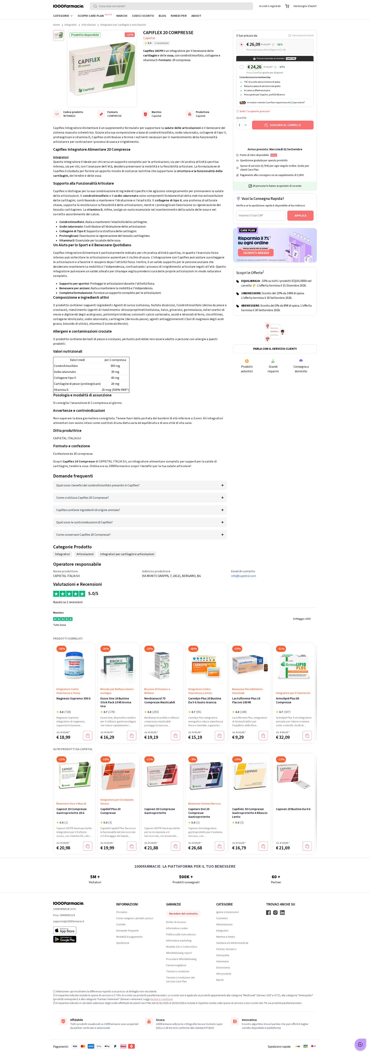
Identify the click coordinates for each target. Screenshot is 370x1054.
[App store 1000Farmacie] (78, 930)
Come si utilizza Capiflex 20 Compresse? (82, 498)
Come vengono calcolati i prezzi (134, 918)
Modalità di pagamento (129, 937)
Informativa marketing (179, 941)
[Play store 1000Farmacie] (78, 939)
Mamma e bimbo (225, 937)
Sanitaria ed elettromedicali (232, 943)
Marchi (121, 16)
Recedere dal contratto (183, 914)
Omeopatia (222, 955)
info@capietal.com (243, 576)
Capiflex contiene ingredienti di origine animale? (88, 510)
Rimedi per (179, 16)
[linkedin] (282, 912)
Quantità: (241, 118)
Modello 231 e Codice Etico (181, 947)
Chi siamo (121, 912)
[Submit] (96, 6)
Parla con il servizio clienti (275, 349)
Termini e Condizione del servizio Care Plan (180, 979)
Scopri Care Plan (95, 15)
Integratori (71, 25)
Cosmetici (222, 918)
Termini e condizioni (177, 971)
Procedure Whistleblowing (181, 959)
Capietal (149, 38)
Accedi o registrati (270, 6)
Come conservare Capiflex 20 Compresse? (83, 535)
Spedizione (122, 943)
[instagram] (275, 912)
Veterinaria (222, 961)
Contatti (120, 924)
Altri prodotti (223, 974)
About (196, 16)
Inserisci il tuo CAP (251, 215)
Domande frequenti (127, 931)
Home (56, 25)
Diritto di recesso (176, 922)
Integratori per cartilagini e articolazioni (123, 25)
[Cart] (287, 6)
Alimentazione (224, 924)
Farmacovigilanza (176, 965)
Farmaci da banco (226, 949)
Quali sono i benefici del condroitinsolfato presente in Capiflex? (98, 485)
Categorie (61, 16)
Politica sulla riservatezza (181, 934)
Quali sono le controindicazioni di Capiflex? (84, 522)
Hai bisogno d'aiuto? (305, 6)
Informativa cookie (177, 928)
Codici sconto (143, 16)
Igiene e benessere (227, 912)
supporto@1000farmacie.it (68, 921)
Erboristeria (223, 968)
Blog (162, 16)
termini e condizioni (161, 999)
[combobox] (171, 6)
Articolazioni (89, 25)
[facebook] (268, 912)
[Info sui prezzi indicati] (273, 44)
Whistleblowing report (179, 953)
